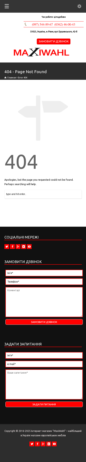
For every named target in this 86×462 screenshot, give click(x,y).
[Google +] (18, 246)
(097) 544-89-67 (42, 24)
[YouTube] (29, 246)
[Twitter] (6, 246)
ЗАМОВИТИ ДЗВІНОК (54, 41)
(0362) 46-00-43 (64, 24)
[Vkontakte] (23, 246)
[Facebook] (12, 246)
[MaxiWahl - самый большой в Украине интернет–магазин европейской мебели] (41, 56)
